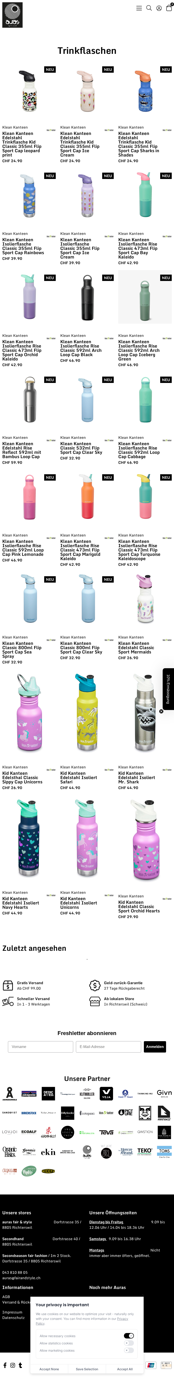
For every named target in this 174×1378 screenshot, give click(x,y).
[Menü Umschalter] (139, 8)
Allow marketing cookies (57, 1350)
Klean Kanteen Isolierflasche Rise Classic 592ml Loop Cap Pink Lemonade (23, 548)
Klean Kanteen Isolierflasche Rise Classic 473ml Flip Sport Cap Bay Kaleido (137, 248)
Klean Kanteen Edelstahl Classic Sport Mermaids (136, 647)
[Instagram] (12, 1365)
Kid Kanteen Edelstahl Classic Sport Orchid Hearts (139, 906)
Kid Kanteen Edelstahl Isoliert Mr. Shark (136, 777)
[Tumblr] (20, 1365)
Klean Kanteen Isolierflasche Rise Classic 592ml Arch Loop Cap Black (81, 348)
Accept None (49, 1369)
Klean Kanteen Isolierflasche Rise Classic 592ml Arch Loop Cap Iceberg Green (139, 350)
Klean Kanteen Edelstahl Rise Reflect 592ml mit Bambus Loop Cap (21, 450)
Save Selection (87, 1369)
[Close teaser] (161, 711)
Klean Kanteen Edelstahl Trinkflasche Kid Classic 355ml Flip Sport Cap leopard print (21, 144)
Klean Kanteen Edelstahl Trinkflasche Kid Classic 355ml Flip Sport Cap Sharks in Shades (138, 144)
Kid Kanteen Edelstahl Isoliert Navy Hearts (20, 903)
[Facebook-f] (5, 1365)
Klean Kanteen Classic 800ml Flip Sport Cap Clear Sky (81, 647)
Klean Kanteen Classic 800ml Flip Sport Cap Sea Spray (21, 650)
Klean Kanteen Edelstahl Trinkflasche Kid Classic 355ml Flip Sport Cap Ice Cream (79, 144)
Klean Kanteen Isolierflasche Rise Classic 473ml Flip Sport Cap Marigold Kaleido (80, 550)
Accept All (125, 1369)
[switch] (129, 1335)
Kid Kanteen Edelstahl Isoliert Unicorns (78, 903)
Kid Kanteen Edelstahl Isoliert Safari (78, 777)
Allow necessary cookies (57, 1336)
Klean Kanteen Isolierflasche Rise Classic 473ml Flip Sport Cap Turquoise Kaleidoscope (139, 550)
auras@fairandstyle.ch (21, 1278)
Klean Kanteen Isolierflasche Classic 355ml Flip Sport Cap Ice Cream (79, 248)
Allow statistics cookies (56, 1343)
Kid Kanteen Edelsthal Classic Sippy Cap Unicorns (22, 777)
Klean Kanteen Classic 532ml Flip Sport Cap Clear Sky (81, 448)
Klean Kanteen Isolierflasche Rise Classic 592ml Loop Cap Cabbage (139, 450)
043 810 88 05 (15, 1272)
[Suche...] (149, 8)
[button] (168, 689)
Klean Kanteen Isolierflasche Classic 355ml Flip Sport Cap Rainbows (23, 246)
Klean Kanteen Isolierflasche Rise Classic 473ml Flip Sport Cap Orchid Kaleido (21, 350)
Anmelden (155, 1047)
